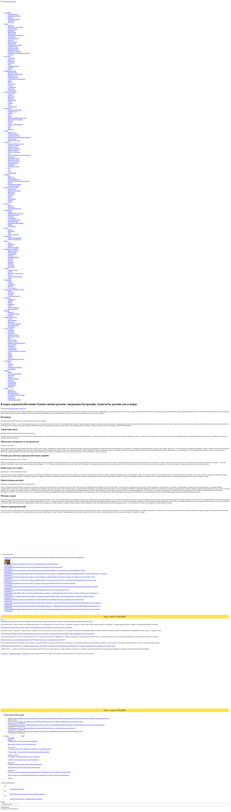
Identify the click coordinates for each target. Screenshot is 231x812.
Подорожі (7, 297)
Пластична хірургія (14, 161)
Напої (10, 116)
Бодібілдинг (11, 333)
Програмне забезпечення (15, 223)
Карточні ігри (12, 391)
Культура (10, 255)
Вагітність (11, 59)
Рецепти (10, 121)
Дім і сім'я (7, 56)
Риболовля (11, 346)
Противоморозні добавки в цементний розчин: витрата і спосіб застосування (80, 725)
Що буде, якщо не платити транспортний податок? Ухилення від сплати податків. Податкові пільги (38, 775)
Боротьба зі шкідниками (15, 74)
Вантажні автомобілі (14, 16)
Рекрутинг (11, 207)
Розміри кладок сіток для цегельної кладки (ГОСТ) (49, 639)
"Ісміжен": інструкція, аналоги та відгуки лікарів (23, 759)
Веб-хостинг (12, 178)
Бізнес (6, 24)
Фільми (10, 200)
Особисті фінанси (13, 378)
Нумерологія (12, 100)
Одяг (9, 242)
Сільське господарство (15, 45)
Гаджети (10, 364)
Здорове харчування (14, 152)
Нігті (9, 233)
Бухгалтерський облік (14, 374)
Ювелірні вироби (13, 247)
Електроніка (12, 369)
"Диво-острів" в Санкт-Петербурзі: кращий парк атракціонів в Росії (29, 752)
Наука (10, 275)
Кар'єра (6, 204)
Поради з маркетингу (14, 239)
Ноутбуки (11, 216)
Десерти (10, 113)
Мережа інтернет (13, 50)
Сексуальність (12, 288)
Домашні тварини (13, 66)
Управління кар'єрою (14, 208)
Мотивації (11, 322)
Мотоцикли (11, 21)
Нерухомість (12, 382)
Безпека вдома (12, 72)
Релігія (10, 101)
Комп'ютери (8, 210)
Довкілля (11, 259)
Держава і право (13, 134)
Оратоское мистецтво (14, 323)
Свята (10, 69)
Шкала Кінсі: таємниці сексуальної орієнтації (22, 744)
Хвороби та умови (13, 145)
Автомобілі (7, 12)
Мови (9, 278)
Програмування (13, 221)
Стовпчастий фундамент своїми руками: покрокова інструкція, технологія (71, 633)
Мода (6, 241)
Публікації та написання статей (14, 289)
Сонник (10, 103)
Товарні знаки (12, 139)
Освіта (6, 268)
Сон (9, 171)
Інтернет (7, 174)
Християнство (12, 106)
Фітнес (10, 354)
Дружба (10, 283)
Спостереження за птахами (16, 395)
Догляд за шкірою (13, 234)
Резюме (10, 205)
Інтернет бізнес (12, 29)
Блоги (10, 176)
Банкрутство (12, 132)
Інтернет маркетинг (14, 179)
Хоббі (6, 388)
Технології (7, 361)
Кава (9, 114)
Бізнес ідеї (11, 25)
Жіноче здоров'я (13, 150)
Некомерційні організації (15, 35)
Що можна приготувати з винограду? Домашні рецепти (27, 794)
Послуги (10, 55)
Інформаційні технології (15, 213)
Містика (10, 98)
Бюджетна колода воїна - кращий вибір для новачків (26, 799)
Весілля (10, 286)
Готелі (10, 306)
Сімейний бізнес (13, 46)
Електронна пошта (13, 186)
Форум (10, 182)
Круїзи (10, 302)
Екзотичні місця (13, 309)
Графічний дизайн (13, 314)
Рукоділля (11, 396)
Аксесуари (11, 58)
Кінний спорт (12, 340)
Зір (9, 153)
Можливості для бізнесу (15, 27)
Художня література (14, 296)
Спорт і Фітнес (9, 328)
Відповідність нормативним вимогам (19, 137)
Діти (9, 64)
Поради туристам (13, 307)
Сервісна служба (13, 48)
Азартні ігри (12, 189)
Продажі (10, 40)
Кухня (10, 80)
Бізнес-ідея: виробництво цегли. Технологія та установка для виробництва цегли (84, 718)
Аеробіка (11, 330)
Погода (10, 260)
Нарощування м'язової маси (16, 343)
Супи (9, 126)
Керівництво (12, 43)
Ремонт (10, 85)
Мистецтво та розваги (11, 187)
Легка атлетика (12, 341)
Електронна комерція (14, 184)
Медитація (11, 97)
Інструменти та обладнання (16, 79)
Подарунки (11, 244)
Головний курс (12, 111)
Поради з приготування (15, 124)
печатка (10, 315)
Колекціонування (13, 393)
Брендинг (11, 312)
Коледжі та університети (15, 273)
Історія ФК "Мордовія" (17, 789)
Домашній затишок (10, 71)
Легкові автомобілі (13, 19)
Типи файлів (12, 226)
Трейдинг (11, 387)
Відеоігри (11, 390)
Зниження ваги (12, 349)
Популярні (11, 738)
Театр (9, 197)
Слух (9, 170)
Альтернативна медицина (16, 144)
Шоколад (11, 129)
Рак (9, 168)
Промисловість (12, 42)
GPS (9, 362)
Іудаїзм (10, 95)
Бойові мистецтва (13, 335)
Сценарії (10, 294)
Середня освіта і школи (15, 276)
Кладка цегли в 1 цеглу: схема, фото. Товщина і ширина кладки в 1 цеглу (70, 621)
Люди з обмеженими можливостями (19, 155)
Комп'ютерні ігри (13, 215)
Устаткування (12, 218)
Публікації (11, 293)
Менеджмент (12, 33)
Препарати (11, 165)
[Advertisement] (33, 6)
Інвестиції (11, 375)
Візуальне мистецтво (14, 191)
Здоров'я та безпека (14, 136)
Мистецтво (11, 192)
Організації (11, 37)
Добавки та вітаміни (14, 148)
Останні (10, 739)
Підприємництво (13, 38)
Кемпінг (10, 301)
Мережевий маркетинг (15, 238)
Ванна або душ (12, 76)
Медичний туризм (13, 158)
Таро (9, 105)
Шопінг (10, 246)
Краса (6, 228)
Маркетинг (7, 236)
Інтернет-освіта (12, 270)
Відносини (7, 280)
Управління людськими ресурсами (18, 53)
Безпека (10, 212)
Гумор (10, 202)
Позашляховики (13, 14)
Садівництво (12, 87)
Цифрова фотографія (14, 400)
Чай (9, 127)
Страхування (12, 383)
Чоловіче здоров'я (13, 160)
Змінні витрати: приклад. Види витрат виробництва (24, 767)
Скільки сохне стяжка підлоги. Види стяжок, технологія (54, 627)
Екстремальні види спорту (16, 359)
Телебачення (12, 199)
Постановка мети (13, 325)
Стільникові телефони (15, 367)
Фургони (11, 22)
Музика (10, 195)
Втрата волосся (12, 163)
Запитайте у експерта (14, 51)
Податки (10, 380)
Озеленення (11, 84)
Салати (10, 123)
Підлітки (10, 67)
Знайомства (11, 285)
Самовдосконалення (10, 317)
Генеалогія (11, 63)
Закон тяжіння (12, 320)
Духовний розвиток (10, 92)
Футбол (10, 356)
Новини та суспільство (11, 249)
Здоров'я (7, 142)
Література (11, 194)
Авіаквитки (11, 299)
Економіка (11, 267)
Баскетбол (11, 331)
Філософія (11, 265)
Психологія (11, 327)
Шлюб (10, 281)
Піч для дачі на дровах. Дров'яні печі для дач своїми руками (64, 721)
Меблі (10, 82)
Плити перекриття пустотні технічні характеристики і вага (64, 731)
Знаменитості (12, 254)
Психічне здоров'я (13, 166)
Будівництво (12, 90)
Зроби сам (11, 89)
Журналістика (12, 252)
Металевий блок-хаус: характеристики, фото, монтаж (58, 728)
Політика (11, 262)
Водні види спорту (14, 336)
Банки (10, 372)
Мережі (10, 225)
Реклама (6, 310)
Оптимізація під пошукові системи (18, 181)
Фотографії (11, 398)
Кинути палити (13, 147)
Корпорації (11, 30)
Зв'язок (10, 365)
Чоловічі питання (13, 257)
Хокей (10, 357)
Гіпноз (10, 319)
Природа (10, 263)
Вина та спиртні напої (15, 110)
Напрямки (11, 304)
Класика (10, 17)
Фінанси (7, 370)
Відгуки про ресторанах (15, 119)
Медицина (11, 157)
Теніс (9, 353)
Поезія (10, 291)
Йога (9, 338)
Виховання (11, 61)
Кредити (10, 377)
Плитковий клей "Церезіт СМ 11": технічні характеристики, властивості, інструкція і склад (86, 646)
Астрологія (11, 93)
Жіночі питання (13, 251)
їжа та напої (8, 108)
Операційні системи (14, 220)
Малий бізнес (12, 32)
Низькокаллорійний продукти (17, 118)
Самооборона (12, 348)
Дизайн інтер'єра (13, 77)
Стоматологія (12, 173)
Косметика (11, 231)
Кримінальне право (14, 140)
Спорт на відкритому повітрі (17, 351)
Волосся (10, 229)
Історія (10, 272)
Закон (6, 131)
